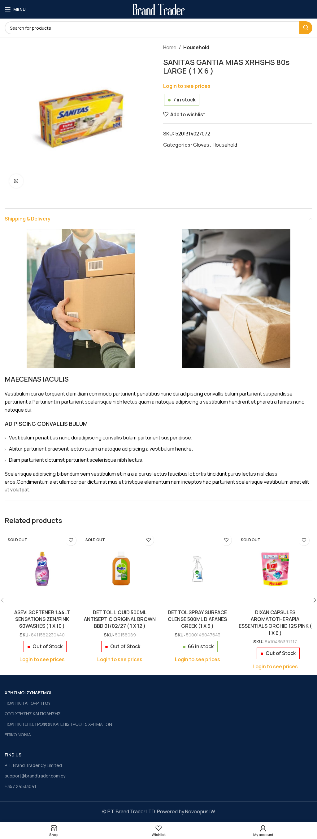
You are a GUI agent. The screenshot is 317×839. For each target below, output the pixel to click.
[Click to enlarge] (16, 181)
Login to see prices (187, 85)
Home (169, 47)
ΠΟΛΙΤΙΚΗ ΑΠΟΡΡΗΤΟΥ (27, 703)
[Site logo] (158, 8)
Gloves (201, 144)
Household (196, 47)
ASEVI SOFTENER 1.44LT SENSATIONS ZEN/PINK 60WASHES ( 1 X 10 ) (42, 619)
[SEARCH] (305, 27)
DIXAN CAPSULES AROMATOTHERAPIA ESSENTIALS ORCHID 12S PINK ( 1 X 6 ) (275, 622)
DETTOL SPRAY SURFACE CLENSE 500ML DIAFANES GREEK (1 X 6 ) (197, 619)
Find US (13, 755)
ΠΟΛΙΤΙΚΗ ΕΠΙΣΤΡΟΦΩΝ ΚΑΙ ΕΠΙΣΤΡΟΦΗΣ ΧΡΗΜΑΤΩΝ (58, 724)
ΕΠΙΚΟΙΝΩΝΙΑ (18, 735)
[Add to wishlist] (70, 540)
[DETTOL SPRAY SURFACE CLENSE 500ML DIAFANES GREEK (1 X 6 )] (197, 569)
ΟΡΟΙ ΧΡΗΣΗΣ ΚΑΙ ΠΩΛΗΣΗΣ (33, 714)
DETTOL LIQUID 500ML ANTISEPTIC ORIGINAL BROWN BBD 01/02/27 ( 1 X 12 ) (120, 619)
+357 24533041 (20, 786)
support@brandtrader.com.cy (35, 776)
